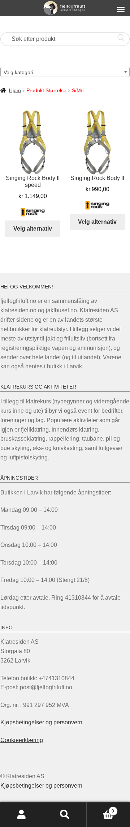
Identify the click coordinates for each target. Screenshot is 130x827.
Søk (65, 814)
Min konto (21, 814)
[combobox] (65, 72)
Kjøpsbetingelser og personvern (41, 722)
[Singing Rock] (33, 212)
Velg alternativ (32, 229)
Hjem (15, 90)
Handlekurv (100, 809)
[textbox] (65, 72)
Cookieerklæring (21, 740)
